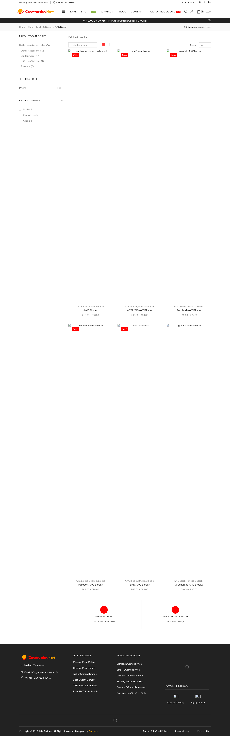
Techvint (93, 731)
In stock (27, 109)
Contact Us (188, 2)
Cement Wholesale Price (130, 675)
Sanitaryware (28, 55)
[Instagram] (200, 2)
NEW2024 (141, 20)
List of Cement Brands (85, 674)
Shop (88, 11)
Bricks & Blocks (44, 26)
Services (107, 11)
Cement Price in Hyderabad (131, 687)
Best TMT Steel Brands (85, 691)
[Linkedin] (209, 2)
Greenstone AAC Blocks (189, 584)
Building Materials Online (130, 681)
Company (137, 11)
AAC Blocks (82, 306)
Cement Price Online (84, 662)
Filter (59, 88)
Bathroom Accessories (32, 45)
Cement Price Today (84, 668)
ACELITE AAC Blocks (139, 310)
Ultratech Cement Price (129, 664)
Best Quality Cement (84, 680)
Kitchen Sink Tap (31, 61)
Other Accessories (31, 50)
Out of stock (30, 114)
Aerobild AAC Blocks (188, 310)
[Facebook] (205, 2)
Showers (25, 66)
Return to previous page (198, 26)
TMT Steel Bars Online (85, 685)
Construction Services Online (132, 693)
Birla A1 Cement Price (128, 670)
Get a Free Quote (165, 11)
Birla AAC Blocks (139, 584)
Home (73, 11)
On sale (27, 120)
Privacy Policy (182, 731)
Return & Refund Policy (155, 731)
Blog (122, 11)
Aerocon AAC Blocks (90, 584)
